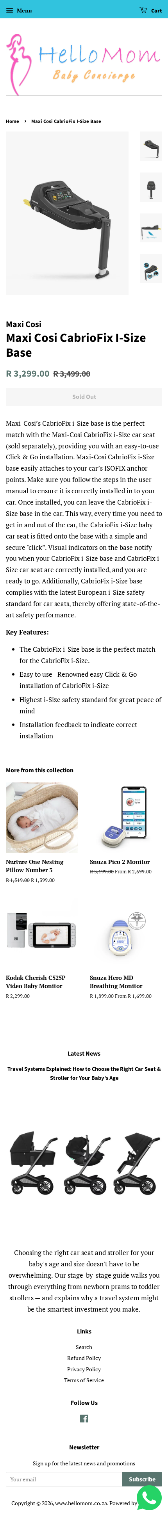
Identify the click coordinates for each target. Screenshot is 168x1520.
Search (84, 1347)
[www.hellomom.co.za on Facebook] (84, 1420)
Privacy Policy (84, 1369)
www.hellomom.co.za (81, 1503)
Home (12, 121)
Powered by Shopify (133, 1503)
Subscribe (142, 1479)
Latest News (84, 1053)
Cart (156, 11)
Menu (23, 10)
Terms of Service (84, 1380)
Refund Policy (84, 1358)
